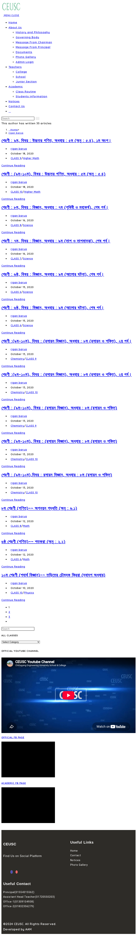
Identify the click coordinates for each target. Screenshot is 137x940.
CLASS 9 (16, 158)
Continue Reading (14, 165)
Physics (29, 592)
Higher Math (31, 158)
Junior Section (26, 81)
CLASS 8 (16, 225)
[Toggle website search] (10, 111)
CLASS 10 (17, 191)
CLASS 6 (16, 292)
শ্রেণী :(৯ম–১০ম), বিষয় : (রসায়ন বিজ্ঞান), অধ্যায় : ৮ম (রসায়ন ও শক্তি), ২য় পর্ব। (66, 341)
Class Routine (26, 91)
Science (28, 225)
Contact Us (17, 106)
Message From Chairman (34, 42)
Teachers (15, 67)
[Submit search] (37, 118)
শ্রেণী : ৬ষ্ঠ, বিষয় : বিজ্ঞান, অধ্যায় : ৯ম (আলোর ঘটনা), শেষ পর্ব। (52, 274)
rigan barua (16, 132)
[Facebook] (11, 872)
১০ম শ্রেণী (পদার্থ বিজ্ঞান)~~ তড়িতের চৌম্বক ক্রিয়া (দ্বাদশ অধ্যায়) (53, 575)
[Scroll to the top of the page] (2, 936)
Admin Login (25, 62)
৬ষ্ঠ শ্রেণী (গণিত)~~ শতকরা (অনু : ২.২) (33, 541)
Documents (24, 52)
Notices (14, 101)
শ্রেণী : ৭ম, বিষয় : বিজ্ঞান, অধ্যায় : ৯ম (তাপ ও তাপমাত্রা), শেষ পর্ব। (55, 240)
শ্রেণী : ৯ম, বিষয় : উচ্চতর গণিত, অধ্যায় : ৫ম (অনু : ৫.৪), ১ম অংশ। (56, 140)
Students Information (31, 96)
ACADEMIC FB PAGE (13, 783)
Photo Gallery (26, 57)
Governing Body (27, 37)
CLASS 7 (16, 258)
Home (13, 22)
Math (26, 526)
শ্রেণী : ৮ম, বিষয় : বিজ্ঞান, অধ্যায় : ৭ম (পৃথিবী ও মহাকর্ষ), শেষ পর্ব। (54, 207)
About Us (15, 27)
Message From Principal (33, 47)
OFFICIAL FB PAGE (12, 737)
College (21, 71)
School (21, 76)
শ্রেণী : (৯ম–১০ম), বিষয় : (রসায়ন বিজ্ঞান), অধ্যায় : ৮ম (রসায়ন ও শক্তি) (59, 407)
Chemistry (17, 358)
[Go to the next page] (10, 621)
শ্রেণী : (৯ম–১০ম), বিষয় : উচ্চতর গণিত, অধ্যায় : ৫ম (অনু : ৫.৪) (53, 173)
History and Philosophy (33, 32)
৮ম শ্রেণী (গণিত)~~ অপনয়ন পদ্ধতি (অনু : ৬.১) (39, 508)
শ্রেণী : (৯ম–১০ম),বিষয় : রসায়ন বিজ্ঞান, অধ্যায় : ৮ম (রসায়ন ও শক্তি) (56, 474)
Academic (16, 86)
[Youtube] (17, 872)
